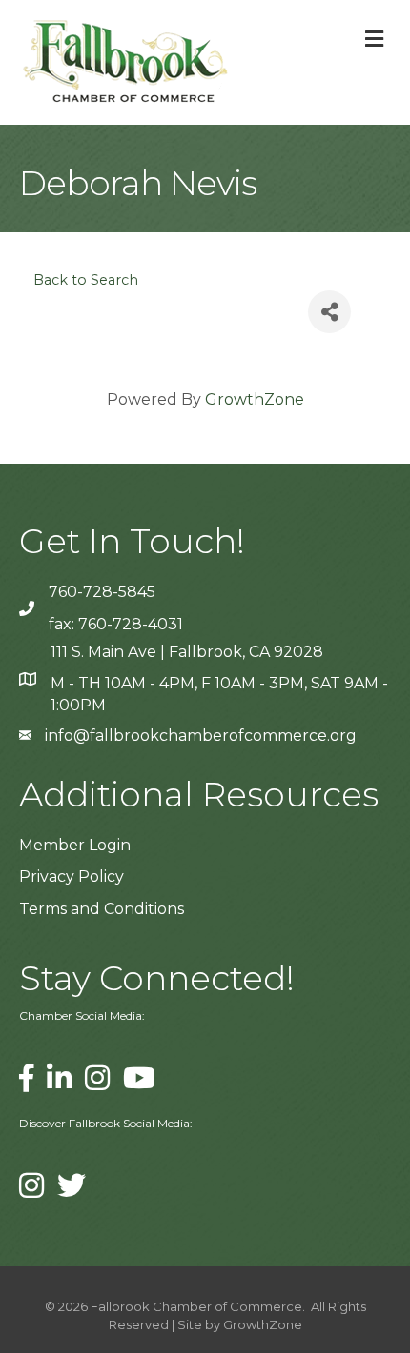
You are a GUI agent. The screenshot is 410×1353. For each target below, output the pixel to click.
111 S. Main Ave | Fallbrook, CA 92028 (187, 652)
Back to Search (85, 280)
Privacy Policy (71, 876)
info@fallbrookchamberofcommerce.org (201, 735)
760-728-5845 (102, 592)
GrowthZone (254, 399)
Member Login (75, 845)
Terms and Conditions (101, 909)
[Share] (329, 311)
